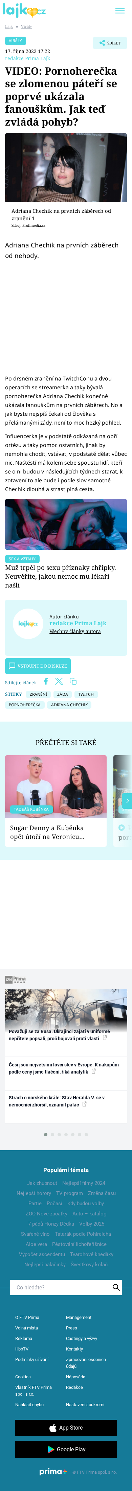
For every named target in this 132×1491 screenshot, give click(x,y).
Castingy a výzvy (81, 1338)
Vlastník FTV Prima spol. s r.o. (33, 1391)
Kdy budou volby (85, 1203)
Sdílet (106, 44)
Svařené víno (35, 1234)
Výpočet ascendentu (42, 1254)
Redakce (74, 1387)
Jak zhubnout (42, 1183)
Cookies (23, 1376)
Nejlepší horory (34, 1193)
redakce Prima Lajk (27, 58)
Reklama (23, 1338)
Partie (35, 1203)
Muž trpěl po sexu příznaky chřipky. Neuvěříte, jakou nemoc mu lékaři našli (60, 576)
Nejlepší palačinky (45, 1265)
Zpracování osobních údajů (86, 1363)
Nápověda (75, 1376)
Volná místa (26, 1327)
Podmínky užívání (31, 1359)
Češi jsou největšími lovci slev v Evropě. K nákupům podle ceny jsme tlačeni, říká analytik (64, 1068)
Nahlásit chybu (29, 1404)
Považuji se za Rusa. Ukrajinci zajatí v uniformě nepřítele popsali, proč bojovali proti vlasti (59, 1035)
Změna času (102, 1193)
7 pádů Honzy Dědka (51, 1224)
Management (78, 1317)
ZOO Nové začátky (46, 1214)
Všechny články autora (75, 631)
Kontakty (74, 1349)
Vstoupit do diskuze (42, 666)
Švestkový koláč (89, 1265)
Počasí (54, 1203)
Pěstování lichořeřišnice (79, 1244)
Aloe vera (36, 1244)
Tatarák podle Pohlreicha (83, 1234)
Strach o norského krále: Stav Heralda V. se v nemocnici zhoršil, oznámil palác (57, 1101)
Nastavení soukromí (85, 1404)
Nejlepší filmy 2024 (83, 1183)
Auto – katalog (89, 1214)
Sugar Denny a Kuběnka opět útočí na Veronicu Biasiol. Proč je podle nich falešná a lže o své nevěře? (50, 832)
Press (71, 1327)
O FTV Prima (27, 1317)
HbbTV (21, 1349)
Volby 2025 (91, 1224)
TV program (69, 1193)
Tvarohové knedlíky (91, 1254)
